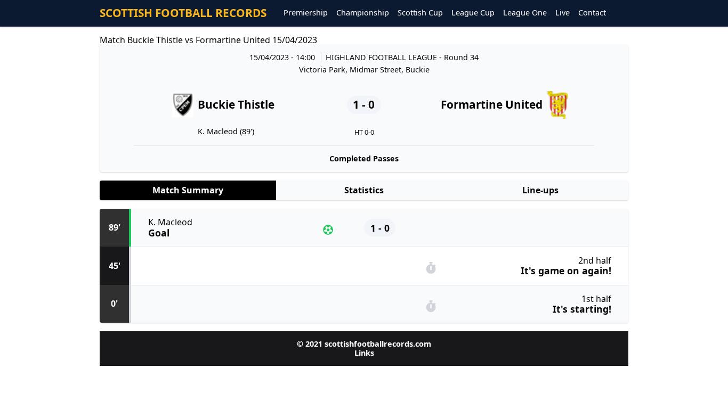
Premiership (306, 13)
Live (562, 13)
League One (525, 13)
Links (364, 353)
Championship (362, 13)
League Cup (473, 13)
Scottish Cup (420, 13)
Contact (592, 13)
